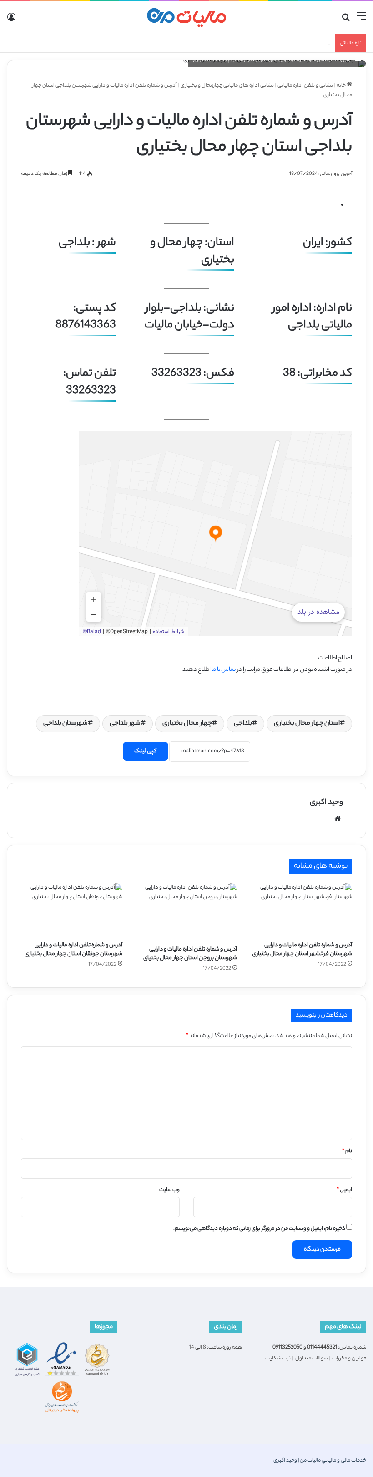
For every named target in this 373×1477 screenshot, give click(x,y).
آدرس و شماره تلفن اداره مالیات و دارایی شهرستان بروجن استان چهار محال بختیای (190, 954)
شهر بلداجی (125, 723)
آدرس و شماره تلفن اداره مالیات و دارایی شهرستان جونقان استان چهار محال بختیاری (73, 949)
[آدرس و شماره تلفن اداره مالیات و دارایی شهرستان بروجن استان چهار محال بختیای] (186, 911)
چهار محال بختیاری (187, 723)
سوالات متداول (311, 1358)
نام (347, 1151)
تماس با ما (224, 669)
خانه (342, 85)
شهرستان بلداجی (65, 723)
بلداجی (243, 723)
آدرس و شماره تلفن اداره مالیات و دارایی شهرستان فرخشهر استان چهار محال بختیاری (302, 949)
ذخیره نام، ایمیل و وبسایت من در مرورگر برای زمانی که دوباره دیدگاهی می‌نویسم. (259, 1228)
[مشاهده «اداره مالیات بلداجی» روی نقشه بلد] (215, 533)
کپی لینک (145, 751)
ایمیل (344, 1190)
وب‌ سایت (169, 1190)
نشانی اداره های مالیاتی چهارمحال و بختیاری (227, 85)
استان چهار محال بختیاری (307, 723)
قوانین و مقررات (349, 1358)
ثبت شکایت (278, 1358)
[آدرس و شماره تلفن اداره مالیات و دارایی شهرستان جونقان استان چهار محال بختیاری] (71, 909)
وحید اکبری (326, 803)
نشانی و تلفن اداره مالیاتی (305, 85)
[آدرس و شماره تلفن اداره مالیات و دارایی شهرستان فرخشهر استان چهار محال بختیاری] (301, 909)
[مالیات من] (186, 17)
